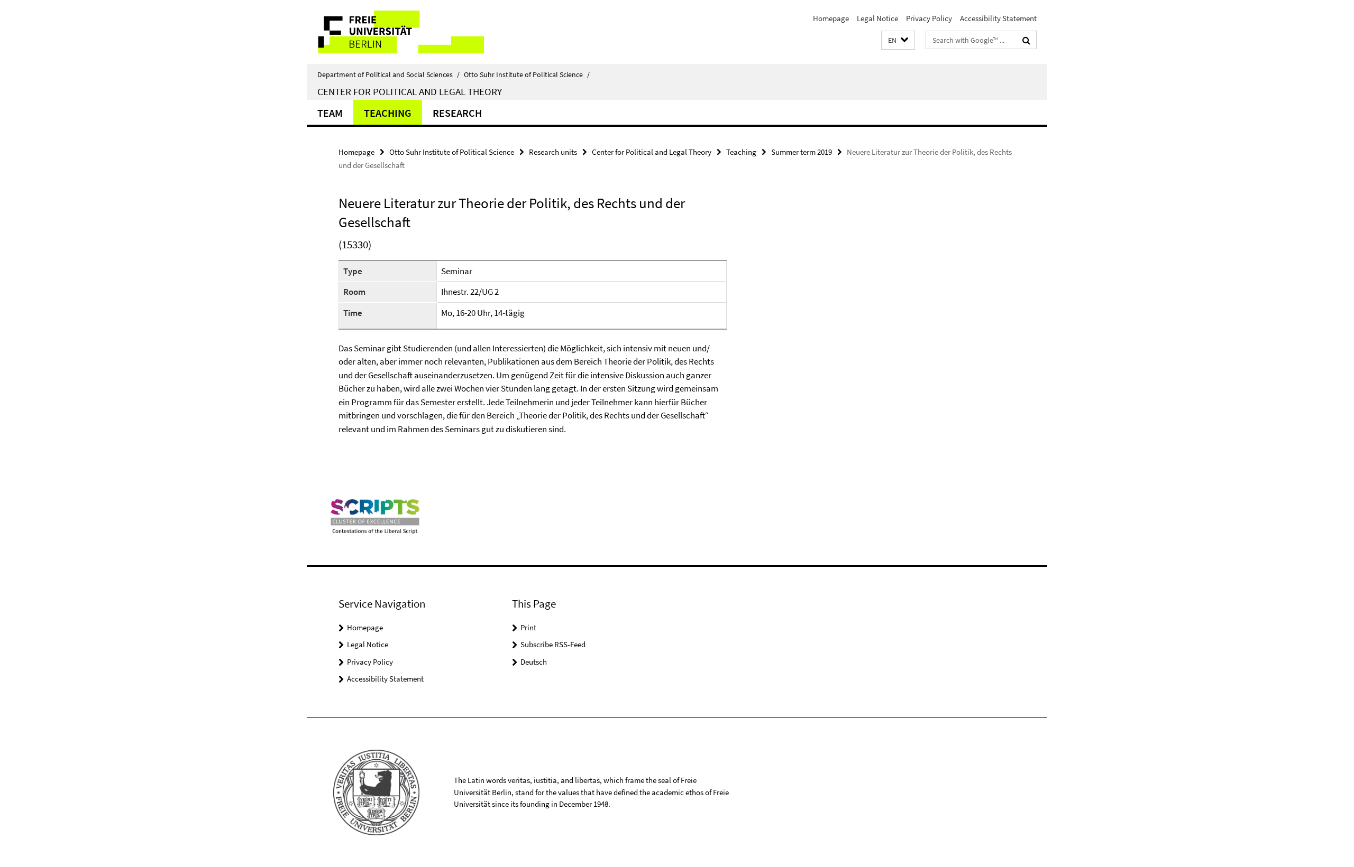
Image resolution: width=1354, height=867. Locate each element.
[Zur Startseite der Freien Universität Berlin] (395, 32)
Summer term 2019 (801, 152)
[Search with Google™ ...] (1026, 40)
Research (457, 112)
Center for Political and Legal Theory (409, 91)
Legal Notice (877, 18)
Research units (553, 152)
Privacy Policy (929, 18)
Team (330, 112)
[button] (898, 40)
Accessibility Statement (998, 18)
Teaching (387, 112)
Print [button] (528, 627)
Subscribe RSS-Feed (552, 644)
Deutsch (533, 662)
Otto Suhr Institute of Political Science (527, 74)
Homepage (831, 18)
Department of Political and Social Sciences (388, 74)
